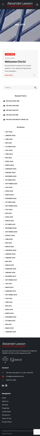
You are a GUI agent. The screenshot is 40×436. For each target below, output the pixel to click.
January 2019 (10, 258)
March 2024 (9, 165)
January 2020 (10, 254)
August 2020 (10, 235)
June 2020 (9, 239)
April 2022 (9, 217)
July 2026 (8, 132)
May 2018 (8, 261)
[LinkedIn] (3, 385)
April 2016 (9, 309)
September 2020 (11, 232)
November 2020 (10, 228)
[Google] (6, 385)
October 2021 (10, 224)
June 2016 (8, 302)
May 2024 (8, 158)
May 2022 (8, 213)
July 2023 (8, 187)
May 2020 (8, 243)
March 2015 (9, 328)
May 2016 (8, 306)
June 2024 (9, 154)
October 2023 (10, 180)
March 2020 (9, 246)
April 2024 (9, 161)
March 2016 (9, 313)
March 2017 (9, 287)
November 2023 (10, 176)
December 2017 (10, 276)
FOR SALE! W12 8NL (12, 115)
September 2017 (11, 280)
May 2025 (8, 143)
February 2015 (10, 332)
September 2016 (11, 295)
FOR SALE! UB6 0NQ (12, 105)
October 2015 (10, 321)
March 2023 (9, 195)
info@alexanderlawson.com (15, 376)
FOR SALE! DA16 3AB (12, 101)
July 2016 (8, 298)
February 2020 (10, 250)
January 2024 (10, 172)
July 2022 (8, 209)
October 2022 (10, 202)
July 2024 (9, 150)
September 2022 (11, 206)
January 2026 (10, 135)
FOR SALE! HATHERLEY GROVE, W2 (17, 119)
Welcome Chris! (15, 61)
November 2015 (10, 317)
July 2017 (8, 284)
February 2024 (10, 169)
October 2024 (10, 146)
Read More (8, 75)
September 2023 (11, 184)
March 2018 (9, 265)
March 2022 (9, 221)
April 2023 (9, 191)
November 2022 (10, 198)
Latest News (10, 54)
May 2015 (8, 324)
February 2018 (10, 269)
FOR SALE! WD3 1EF (12, 110)
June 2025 (9, 139)
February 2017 (10, 291)
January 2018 (10, 272)
